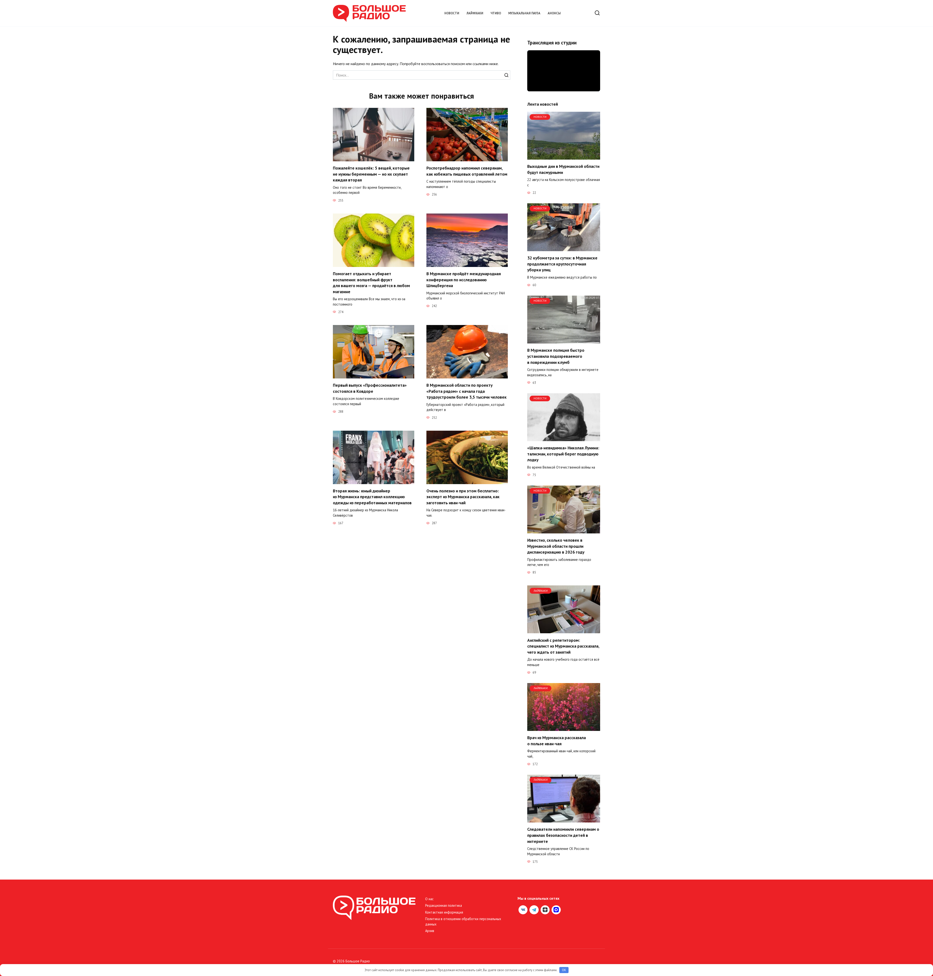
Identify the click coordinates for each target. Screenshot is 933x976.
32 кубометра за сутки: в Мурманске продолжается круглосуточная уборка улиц (562, 264)
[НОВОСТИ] (563, 156)
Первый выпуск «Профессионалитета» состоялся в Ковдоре (370, 388)
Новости (451, 13)
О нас (429, 899)
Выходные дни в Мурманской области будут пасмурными (563, 169)
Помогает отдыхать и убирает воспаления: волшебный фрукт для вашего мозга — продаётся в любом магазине (371, 282)
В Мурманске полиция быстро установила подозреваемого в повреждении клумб (555, 356)
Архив (429, 930)
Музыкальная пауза (524, 13)
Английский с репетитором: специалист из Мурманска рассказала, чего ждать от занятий (563, 646)
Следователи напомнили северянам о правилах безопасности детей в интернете (563, 835)
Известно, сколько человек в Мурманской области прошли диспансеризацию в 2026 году (555, 546)
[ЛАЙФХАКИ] (563, 630)
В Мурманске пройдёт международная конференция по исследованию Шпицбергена (463, 279)
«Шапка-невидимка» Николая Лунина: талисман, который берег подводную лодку (563, 453)
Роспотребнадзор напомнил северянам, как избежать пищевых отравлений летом (466, 171)
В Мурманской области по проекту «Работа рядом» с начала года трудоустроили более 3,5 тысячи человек (466, 391)
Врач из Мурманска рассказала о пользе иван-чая (556, 740)
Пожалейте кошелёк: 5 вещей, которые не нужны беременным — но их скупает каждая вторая (371, 174)
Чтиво (496, 13)
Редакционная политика (443, 905)
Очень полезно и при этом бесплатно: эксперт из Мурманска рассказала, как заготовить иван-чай (463, 496)
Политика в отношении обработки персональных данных (463, 921)
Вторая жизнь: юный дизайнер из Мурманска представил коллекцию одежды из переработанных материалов (372, 496)
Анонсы (554, 13)
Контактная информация (444, 912)
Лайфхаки (474, 13)
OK (564, 970)
